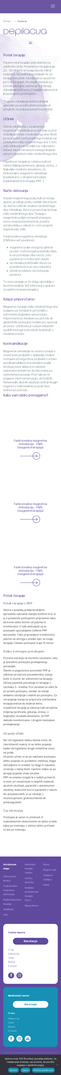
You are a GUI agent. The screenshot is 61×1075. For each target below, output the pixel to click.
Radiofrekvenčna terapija (12, 901)
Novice (11, 962)
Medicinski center (18, 995)
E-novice (12, 966)
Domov (7, 21)
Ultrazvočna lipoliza (9, 878)
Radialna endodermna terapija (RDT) (32, 894)
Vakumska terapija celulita (30, 868)
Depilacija (8, 909)
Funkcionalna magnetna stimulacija (10, 890)
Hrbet (46, 884)
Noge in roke (49, 869)
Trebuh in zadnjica (48, 877)
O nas (11, 950)
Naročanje (30, 941)
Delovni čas (13, 954)
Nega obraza (32, 905)
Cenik (11, 958)
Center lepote (16, 932)
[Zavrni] (57, 1064)
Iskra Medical (47, 289)
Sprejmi (13, 1070)
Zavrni (25, 1070)
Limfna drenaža (29, 880)
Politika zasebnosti (43, 1070)
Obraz (46, 864)
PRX (5, 914)
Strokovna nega (9, 866)
